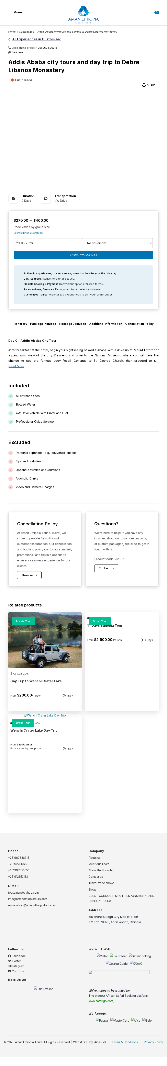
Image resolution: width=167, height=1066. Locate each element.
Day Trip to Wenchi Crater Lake (36, 681)
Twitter (16, 961)
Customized (23, 80)
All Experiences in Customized (36, 39)
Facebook (18, 956)
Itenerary (20, 323)
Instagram (17, 966)
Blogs (92, 889)
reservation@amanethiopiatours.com (32, 905)
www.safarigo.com (101, 1001)
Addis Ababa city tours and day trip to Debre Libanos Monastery (77, 31)
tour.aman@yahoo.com (23, 892)
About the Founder (101, 870)
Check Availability (83, 254)
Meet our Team (99, 864)
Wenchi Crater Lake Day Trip (33, 730)
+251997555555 (19, 870)
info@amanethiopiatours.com (27, 899)
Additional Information (105, 323)
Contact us (106, 568)
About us (94, 857)
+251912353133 (18, 876)
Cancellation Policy (139, 323)
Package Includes (43, 323)
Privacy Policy (153, 1042)
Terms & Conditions (125, 1042)
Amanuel (100, 1042)
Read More (16, 366)
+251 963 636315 (46, 47)
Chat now (17, 52)
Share (151, 85)
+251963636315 (18, 857)
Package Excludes (72, 323)
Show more (29, 575)
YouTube (17, 971)
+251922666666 (19, 864)
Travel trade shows (101, 883)
